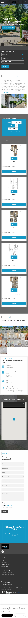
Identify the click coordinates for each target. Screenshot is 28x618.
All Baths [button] (12, 125)
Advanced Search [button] (10, 131)
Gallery (3, 561)
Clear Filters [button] (19, 131)
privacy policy (9, 505)
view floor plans (8, 27)
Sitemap (9, 589)
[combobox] (12, 54)
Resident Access (7, 584)
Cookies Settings (20, 615)
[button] (12, 158)
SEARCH (5, 66)
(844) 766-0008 (25, 1)
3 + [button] (20, 122)
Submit (4, 511)
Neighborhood (5, 564)
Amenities (4, 562)
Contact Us (4, 566)
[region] (14, 611)
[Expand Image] (3, 329)
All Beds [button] (9, 122)
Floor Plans (4, 559)
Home (3, 557)
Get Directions (7, 582)
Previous (9, 150)
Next (18, 150)
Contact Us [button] (14, 171)
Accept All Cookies (7, 615)
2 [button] (16, 122)
